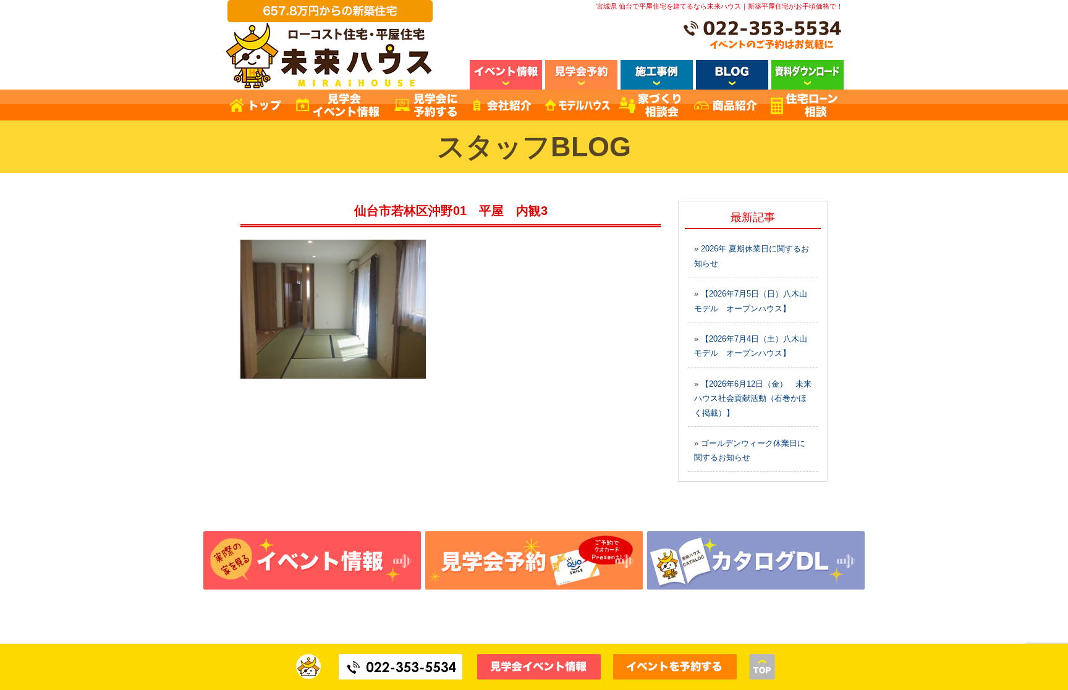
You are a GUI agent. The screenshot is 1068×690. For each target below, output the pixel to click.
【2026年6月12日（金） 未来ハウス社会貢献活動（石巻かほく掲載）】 (753, 398)
